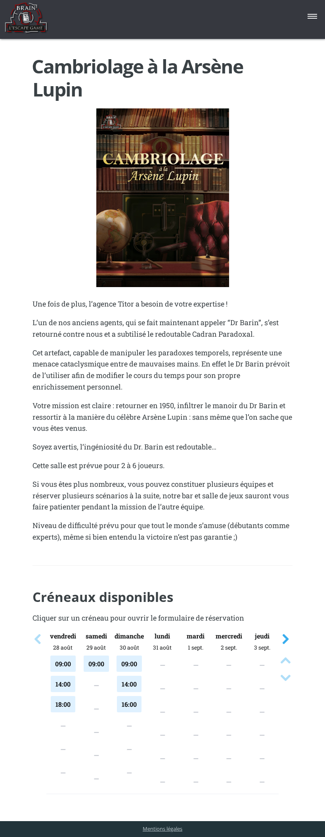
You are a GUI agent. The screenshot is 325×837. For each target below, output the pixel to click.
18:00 (63, 704)
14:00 (63, 684)
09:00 (63, 664)
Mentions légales (162, 828)
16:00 (129, 704)
